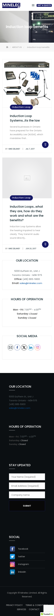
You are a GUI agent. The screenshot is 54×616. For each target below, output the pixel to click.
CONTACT (34, 609)
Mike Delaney (12, 149)
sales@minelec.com (31, 283)
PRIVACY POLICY (14, 605)
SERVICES (21, 609)
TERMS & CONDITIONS (37, 605)
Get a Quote (44, 5)
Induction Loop (21, 107)
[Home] (7, 47)
